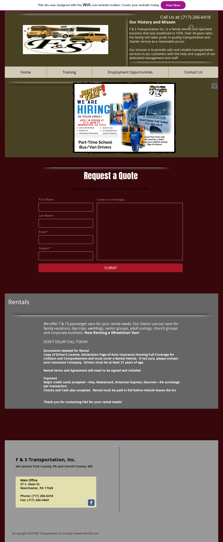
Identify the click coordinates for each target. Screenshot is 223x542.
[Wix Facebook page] (91, 502)
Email (42, 231)
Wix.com (93, 533)
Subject (44, 248)
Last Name (46, 215)
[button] (214, 84)
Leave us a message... (112, 199)
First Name (46, 199)
